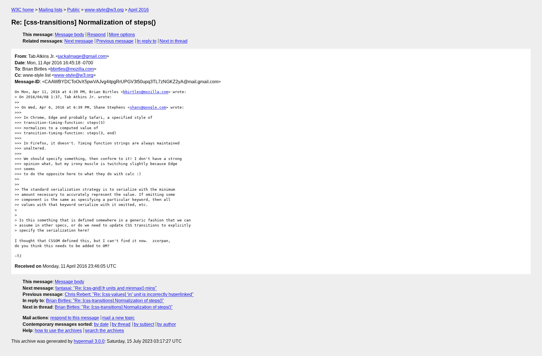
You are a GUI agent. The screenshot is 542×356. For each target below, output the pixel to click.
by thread (121, 324)
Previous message (115, 41)
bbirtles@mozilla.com (72, 69)
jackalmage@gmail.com (82, 56)
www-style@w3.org (104, 9)
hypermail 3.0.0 (89, 341)
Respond (96, 34)
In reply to (146, 41)
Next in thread (173, 41)
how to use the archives (58, 330)
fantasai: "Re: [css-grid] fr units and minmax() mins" (106, 288)
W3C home (22, 9)
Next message (78, 41)
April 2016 (138, 9)
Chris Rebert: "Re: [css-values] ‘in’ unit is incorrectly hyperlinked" (129, 294)
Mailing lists (50, 9)
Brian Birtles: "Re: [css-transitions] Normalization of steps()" (105, 300)
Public (73, 9)
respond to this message (74, 317)
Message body (69, 34)
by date (101, 324)
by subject (144, 324)
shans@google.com (148, 107)
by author (166, 324)
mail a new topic (118, 317)
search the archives (104, 330)
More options (122, 34)
